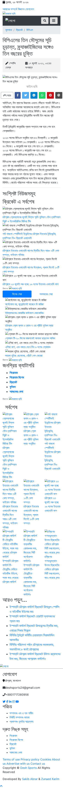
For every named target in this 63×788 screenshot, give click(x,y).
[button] (18, 95)
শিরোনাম (14, 373)
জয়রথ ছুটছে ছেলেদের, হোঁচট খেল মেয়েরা (23, 355)
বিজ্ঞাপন (21, 9)
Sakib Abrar (30, 779)
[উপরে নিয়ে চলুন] (1, 786)
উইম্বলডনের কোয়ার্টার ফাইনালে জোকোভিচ (24, 313)
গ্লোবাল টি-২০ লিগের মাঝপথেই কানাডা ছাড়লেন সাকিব (30, 338)
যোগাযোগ (29, 9)
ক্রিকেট (19, 30)
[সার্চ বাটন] (44, 20)
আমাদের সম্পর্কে (10, 9)
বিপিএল (29, 30)
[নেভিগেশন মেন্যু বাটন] (54, 20)
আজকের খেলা (16, 391)
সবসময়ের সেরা (46, 294)
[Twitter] (4, 701)
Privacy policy (30, 759)
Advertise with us (18, 763)
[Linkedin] (10, 701)
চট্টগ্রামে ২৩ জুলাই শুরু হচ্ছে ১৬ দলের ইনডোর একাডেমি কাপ (30, 284)
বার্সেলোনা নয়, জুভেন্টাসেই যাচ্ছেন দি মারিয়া (24, 304)
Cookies (45, 759)
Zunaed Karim (50, 779)
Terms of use (11, 759)
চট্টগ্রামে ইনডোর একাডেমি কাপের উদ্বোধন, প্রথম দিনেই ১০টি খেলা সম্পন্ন (31, 515)
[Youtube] (17, 701)
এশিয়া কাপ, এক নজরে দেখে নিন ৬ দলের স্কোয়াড (28, 347)
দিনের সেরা (17, 294)
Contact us (37, 763)
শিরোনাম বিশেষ (17, 377)
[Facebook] (7, 701)
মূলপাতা (8, 30)
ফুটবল (13, 387)
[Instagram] (14, 701)
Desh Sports (28, 767)
